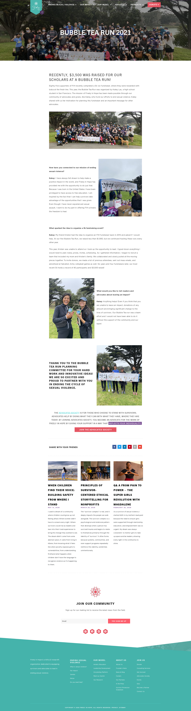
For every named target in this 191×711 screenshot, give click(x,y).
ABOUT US (121, 660)
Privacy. (115, 707)
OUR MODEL (100, 660)
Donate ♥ (154, 5)
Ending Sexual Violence (61, 5)
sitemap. (122, 707)
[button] (114, 447)
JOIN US (141, 660)
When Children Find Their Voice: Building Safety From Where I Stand (61, 495)
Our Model (103, 5)
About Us (120, 5)
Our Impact (86, 5)
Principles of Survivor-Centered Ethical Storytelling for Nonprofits (95, 495)
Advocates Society (69, 412)
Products (136, 5)
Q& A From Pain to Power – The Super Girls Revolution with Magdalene (128, 495)
